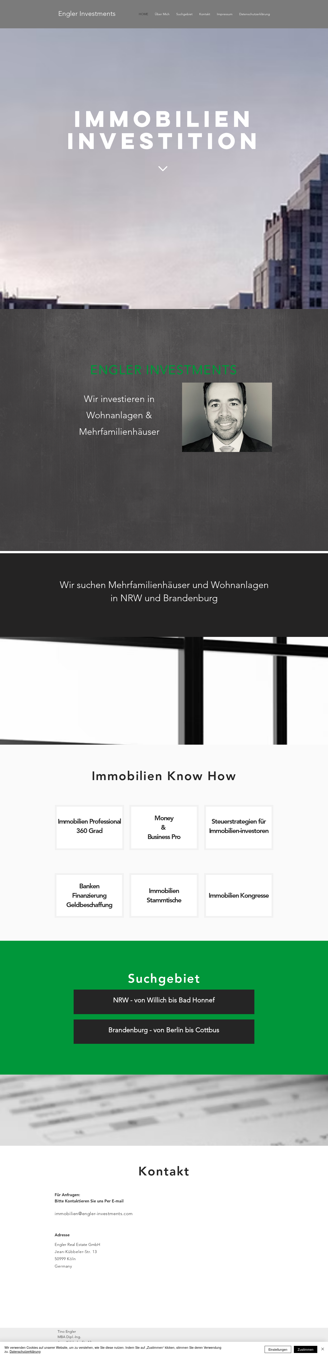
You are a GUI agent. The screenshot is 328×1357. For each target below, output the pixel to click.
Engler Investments (87, 14)
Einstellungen (277, 1349)
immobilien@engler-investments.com (94, 1213)
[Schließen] (322, 1349)
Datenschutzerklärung (25, 1351)
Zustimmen (305, 1349)
